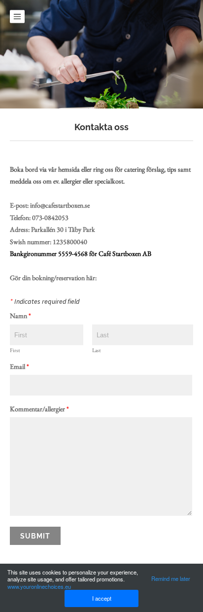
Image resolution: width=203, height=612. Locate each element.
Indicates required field (44, 302)
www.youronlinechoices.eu (39, 586)
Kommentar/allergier (39, 409)
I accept (101, 598)
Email (19, 367)
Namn (20, 316)
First (15, 351)
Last (96, 351)
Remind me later (170, 578)
